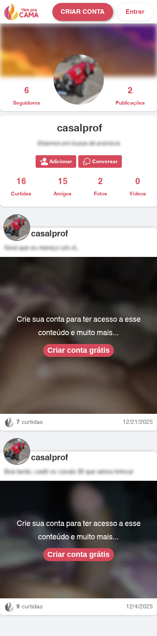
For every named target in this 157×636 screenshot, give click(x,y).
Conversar (105, 161)
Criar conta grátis (78, 350)
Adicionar (60, 161)
